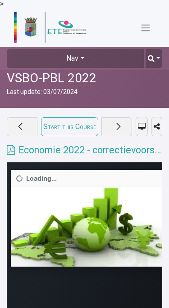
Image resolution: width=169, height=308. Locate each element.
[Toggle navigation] (145, 27)
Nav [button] (72, 58)
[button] (154, 58)
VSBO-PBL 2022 (51, 78)
